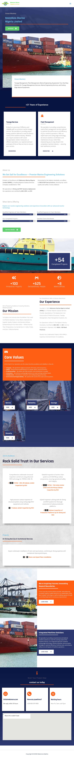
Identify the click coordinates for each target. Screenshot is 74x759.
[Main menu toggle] (70, 4)
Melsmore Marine (14, 2)
